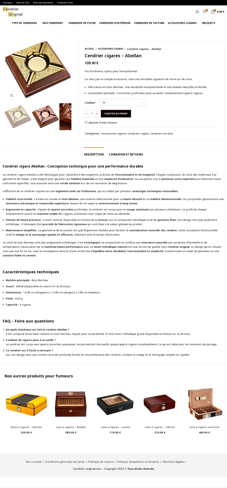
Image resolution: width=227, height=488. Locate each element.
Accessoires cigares (110, 48)
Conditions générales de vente (65, 462)
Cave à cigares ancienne (204, 427)
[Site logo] (12, 11)
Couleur (90, 102)
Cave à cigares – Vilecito (160, 427)
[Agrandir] (11, 95)
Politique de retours (100, 462)
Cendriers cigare (138, 133)
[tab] (94, 152)
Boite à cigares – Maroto (26, 427)
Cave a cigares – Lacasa (115, 427)
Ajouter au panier (115, 113)
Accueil (89, 48)
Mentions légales (173, 462)
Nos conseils (34, 462)
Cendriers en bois (161, 133)
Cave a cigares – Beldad (71, 427)
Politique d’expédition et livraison (138, 462)
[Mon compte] (197, 11)
